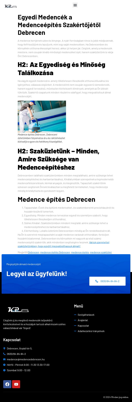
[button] (75, 5)
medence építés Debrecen (55, 252)
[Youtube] (16, 384)
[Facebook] (7, 384)
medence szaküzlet (101, 252)
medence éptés (80, 252)
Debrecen (33, 252)
